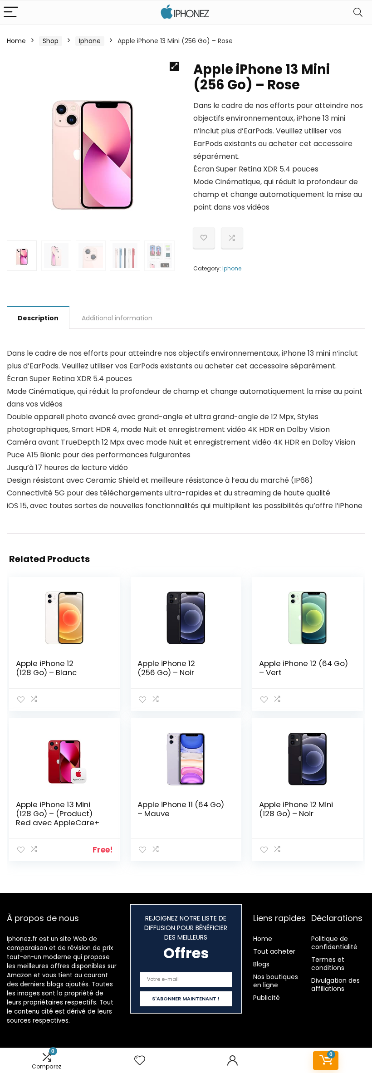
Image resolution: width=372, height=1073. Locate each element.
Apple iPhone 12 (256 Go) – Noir (166, 668)
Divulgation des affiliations (335, 984)
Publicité (266, 997)
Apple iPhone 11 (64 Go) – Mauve (180, 809)
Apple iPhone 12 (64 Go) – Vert (303, 668)
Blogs (261, 964)
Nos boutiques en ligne (275, 981)
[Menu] (11, 12)
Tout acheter (274, 951)
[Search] (358, 12)
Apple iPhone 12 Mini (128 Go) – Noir (296, 809)
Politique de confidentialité (334, 942)
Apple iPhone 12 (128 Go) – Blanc (46, 668)
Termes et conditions (327, 963)
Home (16, 40)
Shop (51, 40)
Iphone (90, 40)
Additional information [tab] (117, 318)
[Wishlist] (139, 1060)
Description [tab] (38, 318)
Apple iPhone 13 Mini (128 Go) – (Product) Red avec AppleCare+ (57, 813)
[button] (174, 66)
